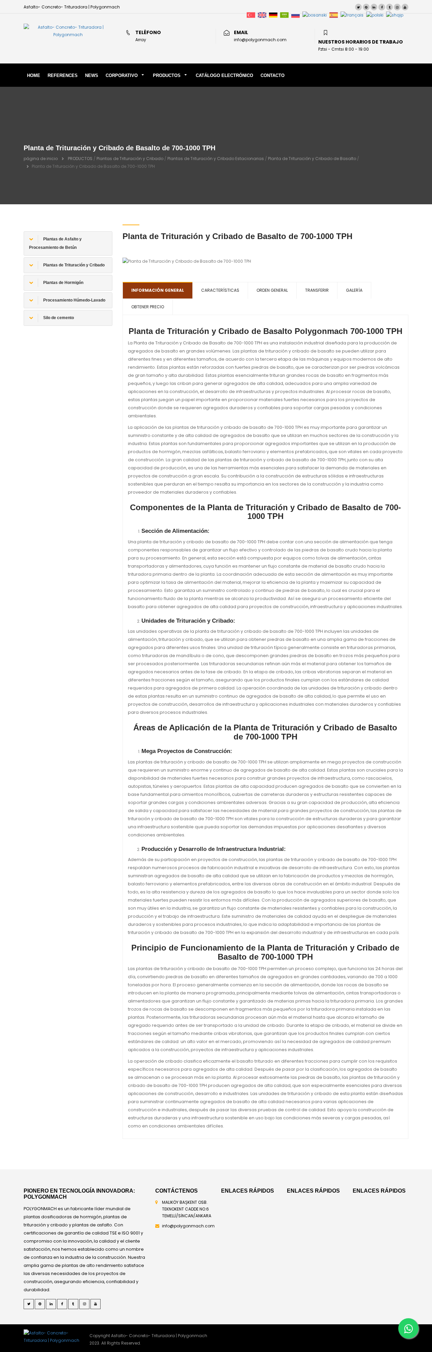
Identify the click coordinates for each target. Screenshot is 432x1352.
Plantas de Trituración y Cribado (130, 158)
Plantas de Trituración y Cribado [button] (73, 265)
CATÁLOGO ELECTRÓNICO (224, 75)
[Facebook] (381, 7)
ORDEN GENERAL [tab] (272, 290)
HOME (33, 75)
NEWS (91, 75)
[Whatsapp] (408, 1328)
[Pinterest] (366, 7)
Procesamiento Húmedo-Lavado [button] (73, 300)
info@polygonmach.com (188, 1226)
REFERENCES (63, 75)
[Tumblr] (389, 7)
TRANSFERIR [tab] (317, 290)
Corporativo (122, 75)
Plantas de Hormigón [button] (62, 282)
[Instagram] (397, 7)
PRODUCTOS (167, 75)
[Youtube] (405, 7)
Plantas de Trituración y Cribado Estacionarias (215, 158)
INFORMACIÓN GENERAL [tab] (157, 290)
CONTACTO (273, 75)
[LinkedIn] (374, 7)
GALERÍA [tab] (354, 290)
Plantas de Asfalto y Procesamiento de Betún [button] (55, 243)
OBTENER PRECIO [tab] (147, 307)
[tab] (68, 243)
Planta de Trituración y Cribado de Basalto (312, 158)
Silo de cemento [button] (58, 317)
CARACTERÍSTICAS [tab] (220, 290)
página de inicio (41, 158)
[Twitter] (358, 7)
